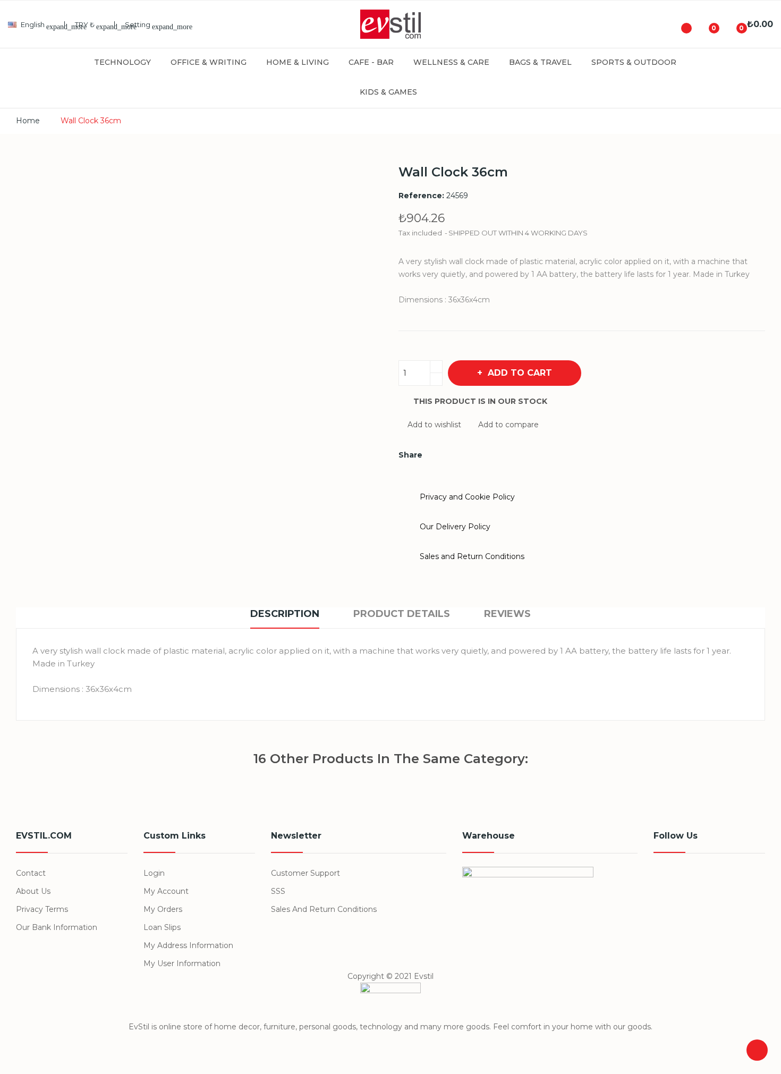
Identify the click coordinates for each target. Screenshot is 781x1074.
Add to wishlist (434, 424)
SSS (278, 891)
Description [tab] (284, 614)
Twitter (687, 879)
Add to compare (508, 424)
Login (154, 873)
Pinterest (473, 455)
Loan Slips (162, 927)
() (705, 24)
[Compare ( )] (678, 24)
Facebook (663, 879)
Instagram (736, 879)
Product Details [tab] (401, 614)
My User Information (181, 963)
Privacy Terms (42, 909)
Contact (31, 873)
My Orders (162, 909)
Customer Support (305, 873)
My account (166, 891)
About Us (33, 891)
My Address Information (188, 945)
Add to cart (520, 373)
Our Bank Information (56, 927)
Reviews (507, 614)
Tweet (455, 455)
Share (437, 455)
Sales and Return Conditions (324, 909)
